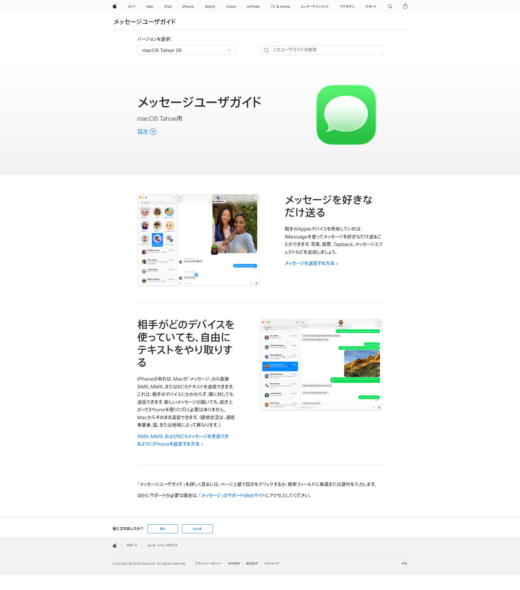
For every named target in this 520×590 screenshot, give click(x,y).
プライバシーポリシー (208, 564)
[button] (390, 6)
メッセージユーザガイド (144, 22)
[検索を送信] (267, 50)
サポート (132, 545)
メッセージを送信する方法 (309, 264)
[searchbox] (321, 50)
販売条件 (252, 564)
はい (163, 529)
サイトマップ (271, 564)
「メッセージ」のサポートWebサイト (232, 496)
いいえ (197, 529)
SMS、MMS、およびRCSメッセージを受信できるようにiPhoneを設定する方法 (183, 441)
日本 (404, 564)
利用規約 (234, 564)
